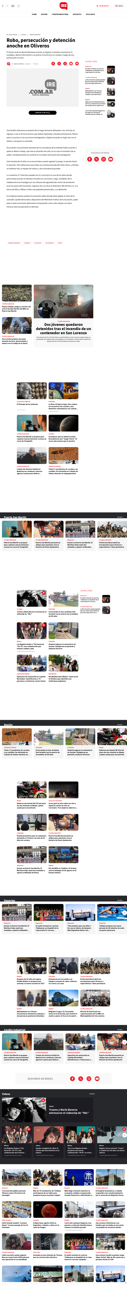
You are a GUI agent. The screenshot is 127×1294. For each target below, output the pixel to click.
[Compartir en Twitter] (59, 63)
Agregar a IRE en (41, 112)
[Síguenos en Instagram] (18, 6)
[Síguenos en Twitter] (7, 6)
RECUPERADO (50, 243)
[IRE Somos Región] (63, 6)
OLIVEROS (27, 243)
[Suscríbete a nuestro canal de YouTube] (12, 6)
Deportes (77, 14)
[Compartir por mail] (71, 63)
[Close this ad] (125, 1282)
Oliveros (23, 35)
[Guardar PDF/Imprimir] (77, 63)
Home (34, 14)
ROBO (60, 243)
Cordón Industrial (60, 14)
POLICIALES (38, 243)
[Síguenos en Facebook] (2, 6)
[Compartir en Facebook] (53, 63)
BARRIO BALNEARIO (14, 243)
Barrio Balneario (35, 35)
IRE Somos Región (12, 35)
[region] (63, 24)
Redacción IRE (19, 64)
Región (44, 14)
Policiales (90, 14)
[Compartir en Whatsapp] (65, 63)
